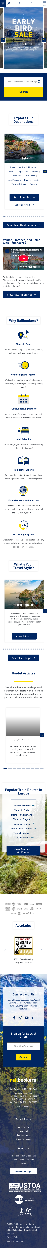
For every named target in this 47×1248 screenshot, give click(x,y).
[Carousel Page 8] (17, 216)
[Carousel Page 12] (25, 216)
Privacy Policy (13, 1237)
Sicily (36, 180)
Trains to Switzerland (21, 814)
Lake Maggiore (14, 180)
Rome (12, 167)
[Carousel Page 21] (42, 216)
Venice (22, 167)
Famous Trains (23, 1135)
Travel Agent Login (23, 1171)
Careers (23, 1163)
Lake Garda (30, 175)
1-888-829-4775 (29, 1088)
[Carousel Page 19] (39, 216)
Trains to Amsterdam (21, 828)
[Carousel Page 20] (41, 216)
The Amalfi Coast (19, 184)
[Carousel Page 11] (23, 216)
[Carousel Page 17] (35, 216)
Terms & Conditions (15, 1241)
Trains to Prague (21, 819)
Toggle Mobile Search (32, 3)
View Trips (22, 636)
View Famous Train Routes (22, 850)
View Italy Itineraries (19, 294)
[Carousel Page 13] (27, 216)
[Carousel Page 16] (33, 216)
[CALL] (20, 3)
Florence (32, 167)
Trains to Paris (21, 810)
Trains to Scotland (22, 805)
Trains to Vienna (21, 837)
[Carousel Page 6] (13, 216)
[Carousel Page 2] (6, 216)
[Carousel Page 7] (15, 216)
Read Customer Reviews (23, 1159)
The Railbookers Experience (23, 1155)
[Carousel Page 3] (7, 216)
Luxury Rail (23, 1131)
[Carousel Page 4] (9, 216)
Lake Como (16, 175)
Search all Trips (21, 658)
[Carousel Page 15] (31, 216)
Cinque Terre (22, 171)
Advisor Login (9, 3)
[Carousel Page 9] (19, 216)
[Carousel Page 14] (29, 216)
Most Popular (23, 1127)
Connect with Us (24, 994)
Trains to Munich (21, 823)
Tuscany (33, 184)
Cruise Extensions (23, 1139)
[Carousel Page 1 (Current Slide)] (4, 216)
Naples (27, 180)
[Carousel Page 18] (37, 216)
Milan (11, 171)
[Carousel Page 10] (21, 216)
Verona (35, 171)
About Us (23, 1148)
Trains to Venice (21, 832)
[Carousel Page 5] (11, 216)
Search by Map (22, 204)
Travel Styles (23, 1119)
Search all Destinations (21, 225)
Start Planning (22, 197)
